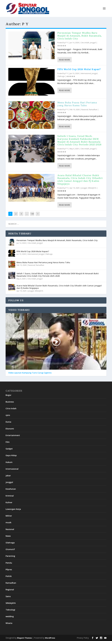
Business (10, 401)
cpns (8, 415)
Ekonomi (10, 428)
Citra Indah (85, 42)
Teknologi (10, 609)
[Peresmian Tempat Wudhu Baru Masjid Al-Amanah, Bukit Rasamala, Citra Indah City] (31, 45)
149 (32, 213)
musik (8, 522)
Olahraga (61, 76)
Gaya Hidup (11, 455)
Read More (64, 59)
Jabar (8, 475)
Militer (9, 515)
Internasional (86, 73)
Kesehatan (11, 489)
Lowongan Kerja (13, 509)
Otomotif (10, 549)
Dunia (8, 422)
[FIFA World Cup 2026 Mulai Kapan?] (31, 82)
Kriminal (10, 495)
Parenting (10, 556)
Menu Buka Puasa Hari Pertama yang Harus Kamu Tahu (77, 104)
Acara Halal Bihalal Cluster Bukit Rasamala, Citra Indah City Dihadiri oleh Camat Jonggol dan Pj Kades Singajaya (80, 179)
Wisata (9, 623)
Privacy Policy (83, 638)
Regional (10, 589)
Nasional (84, 109)
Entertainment (13, 435)
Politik (9, 576)
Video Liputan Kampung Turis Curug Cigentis (29, 373)
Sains (8, 596)
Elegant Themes (24, 638)
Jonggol (93, 42)
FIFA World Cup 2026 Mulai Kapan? (79, 69)
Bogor (8, 395)
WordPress (50, 638)
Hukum (9, 462)
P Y (67, 42)
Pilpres (9, 569)
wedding (10, 616)
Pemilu (9, 563)
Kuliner (9, 502)
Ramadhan (93, 109)
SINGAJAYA (92, 188)
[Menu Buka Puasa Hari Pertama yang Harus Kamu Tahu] (31, 115)
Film (8, 442)
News (8, 536)
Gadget (9, 448)
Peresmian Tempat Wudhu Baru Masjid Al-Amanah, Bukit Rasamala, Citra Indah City (79, 35)
